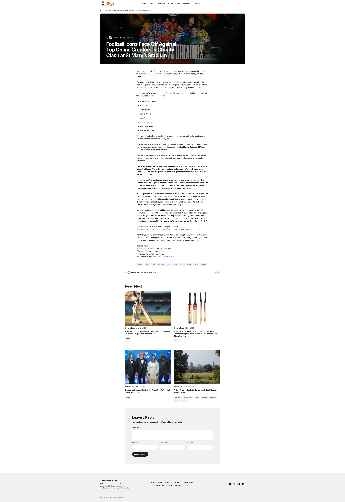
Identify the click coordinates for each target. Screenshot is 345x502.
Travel (184, 401)
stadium (203, 264)
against (140, 264)
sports (196, 264)
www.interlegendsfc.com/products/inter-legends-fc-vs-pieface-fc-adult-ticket (170, 229)
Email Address (165, 443)
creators (161, 264)
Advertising (176, 482)
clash (153, 264)
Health (197, 397)
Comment (136, 428)
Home (101, 10)
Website (190, 443)
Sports (217, 272)
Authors (167, 482)
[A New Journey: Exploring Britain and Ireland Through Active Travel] (197, 367)
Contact (186, 485)
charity (147, 264)
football (168, 264)
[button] (238, 3)
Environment (188, 397)
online (189, 264)
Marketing (213, 397)
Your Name (136, 443)
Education (178, 397)
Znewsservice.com (109, 480)
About (160, 482)
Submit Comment (140, 454)
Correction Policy (188, 482)
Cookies (178, 485)
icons (175, 264)
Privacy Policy (160, 485)
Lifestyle (204, 397)
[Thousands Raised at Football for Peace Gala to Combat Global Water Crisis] (148, 367)
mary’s (182, 264)
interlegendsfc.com (166, 257)
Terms (170, 485)
